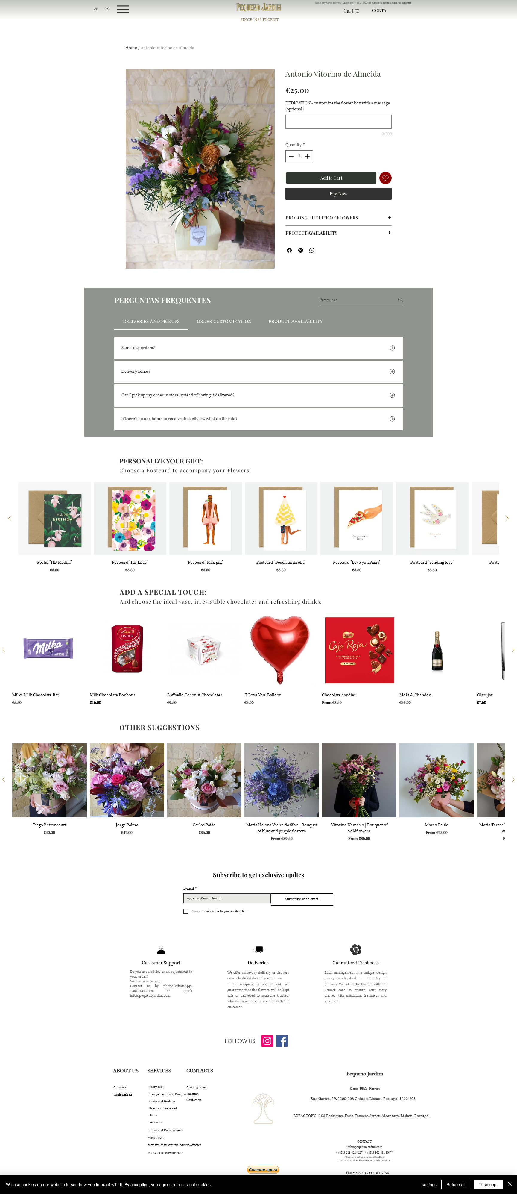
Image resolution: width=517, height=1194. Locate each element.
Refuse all (455, 1184)
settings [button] (429, 1184)
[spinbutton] (299, 156)
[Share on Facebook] (289, 250)
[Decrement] (290, 156)
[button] (356, 11)
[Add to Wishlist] (385, 178)
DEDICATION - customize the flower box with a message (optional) (337, 106)
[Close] (509, 1184)
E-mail (190, 888)
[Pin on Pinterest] (300, 250)
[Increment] (308, 156)
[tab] (151, 321)
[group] (258, 528)
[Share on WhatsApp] (312, 250)
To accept (488, 1184)
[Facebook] (282, 1041)
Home (131, 48)
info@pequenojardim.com (150, 995)
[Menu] (123, 9)
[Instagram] (267, 1041)
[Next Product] (507, 518)
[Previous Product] (9, 518)
